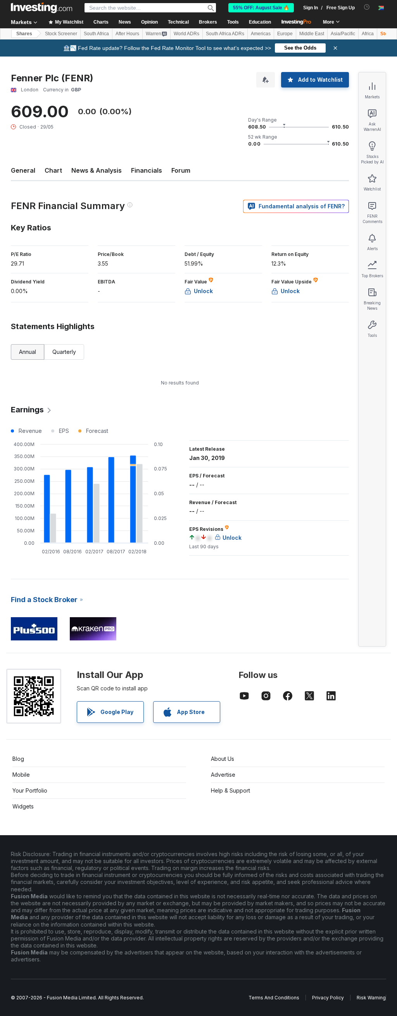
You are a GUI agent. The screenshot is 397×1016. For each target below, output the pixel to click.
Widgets (23, 806)
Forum (180, 170)
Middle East (311, 33)
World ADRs (186, 33)
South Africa (96, 33)
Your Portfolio (29, 790)
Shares (24, 33)
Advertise (223, 774)
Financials (146, 170)
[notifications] (366, 7)
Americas (261, 33)
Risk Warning (371, 998)
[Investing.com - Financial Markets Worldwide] (41, 7)
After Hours (127, 33)
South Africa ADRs (225, 33)
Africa (368, 33)
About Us (222, 758)
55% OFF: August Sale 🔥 (261, 7)
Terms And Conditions (274, 998)
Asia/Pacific (343, 33)
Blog (18, 758)
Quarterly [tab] (64, 351)
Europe (285, 33)
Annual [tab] (27, 351)
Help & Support (230, 790)
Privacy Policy (328, 998)
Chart (53, 170)
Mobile (21, 774)
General (23, 170)
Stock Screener (61, 33)
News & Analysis (96, 170)
